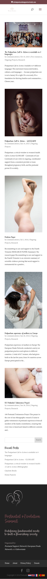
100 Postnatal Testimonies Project (17, 403)
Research (21, 60)
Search (38, 440)
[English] (33, 575)
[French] (36, 575)
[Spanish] (43, 575)
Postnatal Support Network (16, 546)
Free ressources (36, 57)
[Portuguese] (40, 575)
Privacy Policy (25, 563)
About (15, 563)
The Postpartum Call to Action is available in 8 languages (23, 53)
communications (13, 57)
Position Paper (10, 237)
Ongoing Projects (11, 60)
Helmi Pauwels (10, 475)
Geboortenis (20, 549)
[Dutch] (29, 575)
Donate (36, 563)
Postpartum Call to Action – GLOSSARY (20, 141)
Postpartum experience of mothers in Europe (21, 333)
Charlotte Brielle (11, 471)
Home (7, 563)
